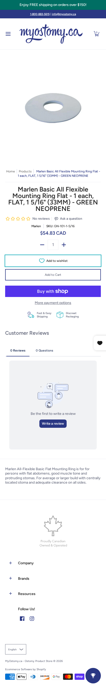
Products (25, 171)
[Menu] (8, 33)
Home (10, 171)
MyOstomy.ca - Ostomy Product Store (28, 661)
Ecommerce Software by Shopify (25, 669)
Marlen (36, 226)
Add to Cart (53, 275)
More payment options (53, 303)
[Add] (63, 244)
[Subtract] (42, 244)
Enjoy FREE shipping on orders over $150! (53, 5)
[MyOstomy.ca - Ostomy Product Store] (51, 34)
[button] (96, 33)
